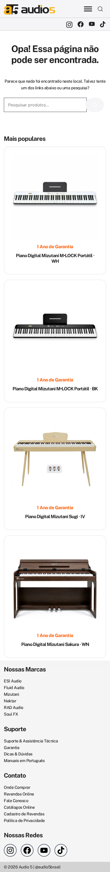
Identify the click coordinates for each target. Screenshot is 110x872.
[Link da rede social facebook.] (81, 24)
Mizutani (11, 694)
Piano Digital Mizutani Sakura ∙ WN (55, 644)
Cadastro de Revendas (24, 814)
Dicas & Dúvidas (18, 754)
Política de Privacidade (24, 820)
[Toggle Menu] (88, 9)
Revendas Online (19, 794)
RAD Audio (13, 707)
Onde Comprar (17, 787)
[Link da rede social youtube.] (92, 24)
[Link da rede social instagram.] (69, 24)
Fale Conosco (16, 800)
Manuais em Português (24, 760)
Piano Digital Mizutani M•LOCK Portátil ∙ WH (55, 258)
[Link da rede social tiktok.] (103, 24)
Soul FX (11, 714)
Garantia (11, 747)
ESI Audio (12, 681)
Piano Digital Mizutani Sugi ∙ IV (55, 516)
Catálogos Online (19, 807)
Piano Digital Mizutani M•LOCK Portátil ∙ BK (55, 388)
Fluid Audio (14, 687)
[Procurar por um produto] (100, 8)
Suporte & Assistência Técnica (31, 741)
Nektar (10, 701)
